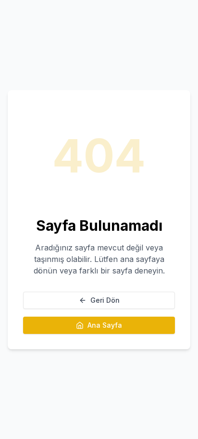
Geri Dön (105, 300)
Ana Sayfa (104, 325)
